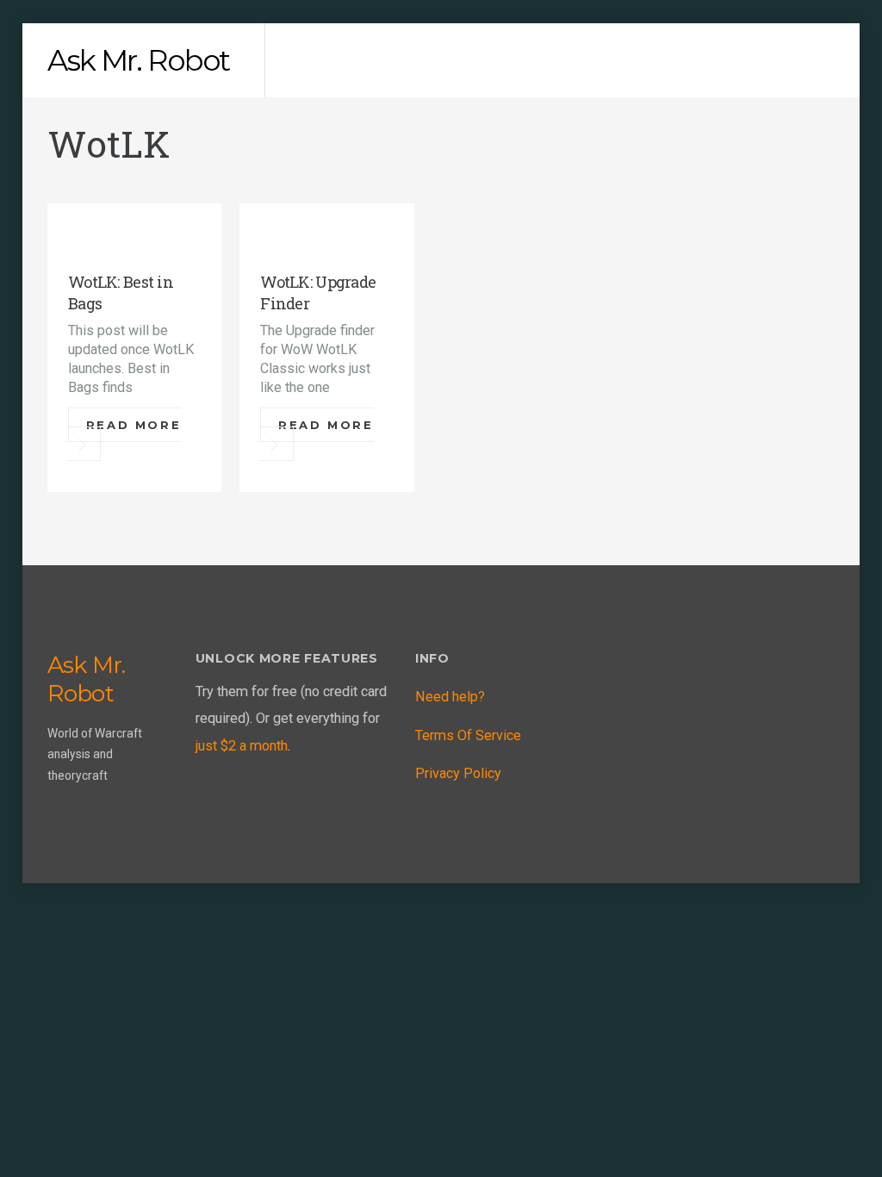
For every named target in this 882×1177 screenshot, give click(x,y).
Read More (133, 425)
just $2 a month (242, 746)
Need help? (450, 696)
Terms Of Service (468, 735)
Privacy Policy (458, 773)
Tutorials (116, 234)
